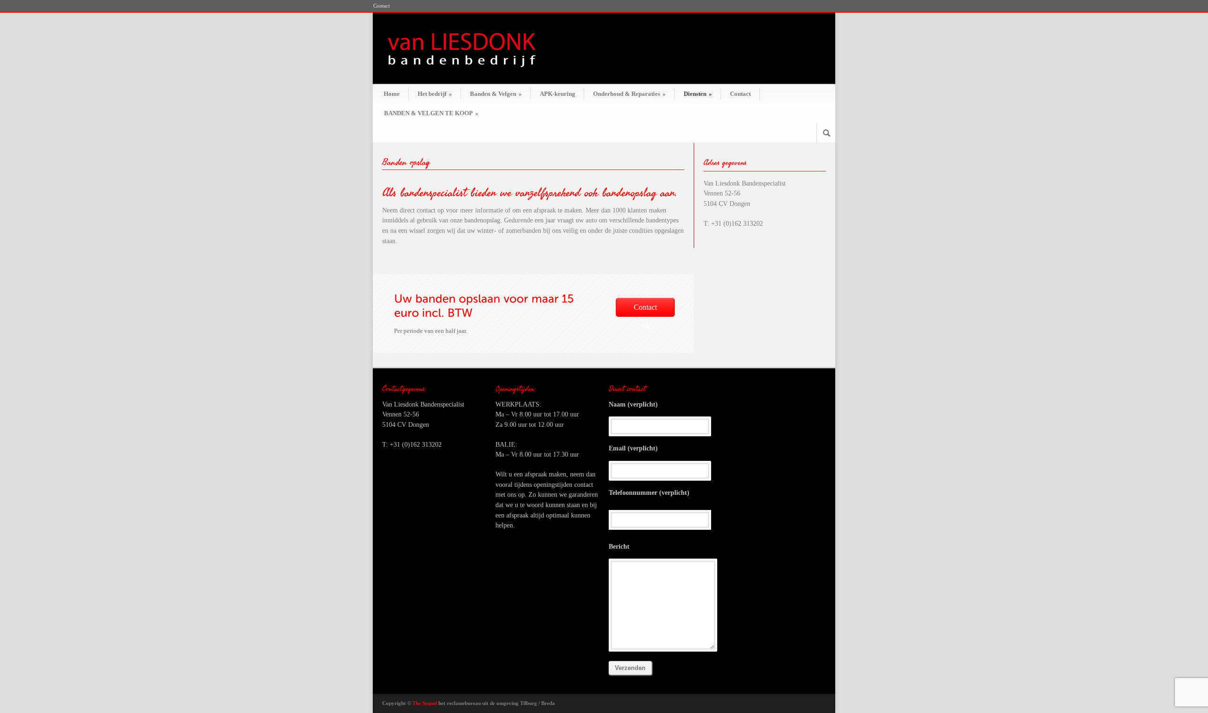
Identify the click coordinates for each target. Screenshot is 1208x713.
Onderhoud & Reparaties (629, 93)
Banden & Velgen (496, 93)
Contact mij (645, 310)
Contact (381, 5)
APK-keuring (557, 93)
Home (392, 93)
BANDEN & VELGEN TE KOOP (431, 113)
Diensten (698, 93)
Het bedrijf (435, 93)
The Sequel (424, 703)
